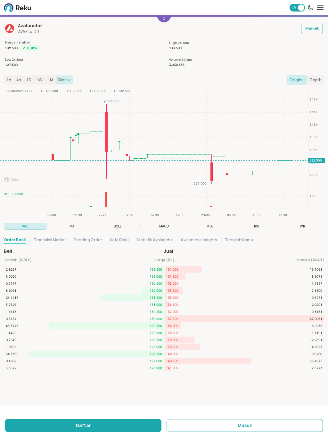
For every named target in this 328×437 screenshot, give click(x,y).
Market (312, 28)
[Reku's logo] (17, 7)
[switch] (297, 8)
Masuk (245, 425)
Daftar (83, 425)
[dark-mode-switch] (311, 7)
